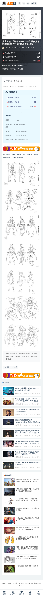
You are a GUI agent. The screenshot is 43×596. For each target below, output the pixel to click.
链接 (15, 367)
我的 (30, 594)
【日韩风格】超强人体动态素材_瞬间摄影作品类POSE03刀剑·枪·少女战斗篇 (27, 501)
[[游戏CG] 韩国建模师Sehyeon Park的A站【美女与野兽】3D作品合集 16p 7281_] (8, 443)
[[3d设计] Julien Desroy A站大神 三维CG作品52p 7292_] (8, 415)
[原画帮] (3, 48)
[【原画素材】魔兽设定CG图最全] (9, 570)
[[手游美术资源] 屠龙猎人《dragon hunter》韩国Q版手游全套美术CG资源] (9, 483)
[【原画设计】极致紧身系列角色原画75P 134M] (9, 522)
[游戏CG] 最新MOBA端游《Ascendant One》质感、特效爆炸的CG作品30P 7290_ (27, 422)
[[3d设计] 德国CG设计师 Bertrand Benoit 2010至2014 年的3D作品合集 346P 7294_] (8, 403)
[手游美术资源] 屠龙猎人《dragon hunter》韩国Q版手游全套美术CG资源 (27, 481)
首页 (13, 86)
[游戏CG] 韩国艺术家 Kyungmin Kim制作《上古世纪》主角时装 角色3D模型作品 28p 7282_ (27, 433)
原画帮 (15, 583)
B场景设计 (18, 404)
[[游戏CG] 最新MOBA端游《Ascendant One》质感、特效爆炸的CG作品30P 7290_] (8, 422)
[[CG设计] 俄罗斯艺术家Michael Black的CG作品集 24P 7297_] (8, 391)
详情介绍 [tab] (9, 81)
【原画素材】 (21, 86)
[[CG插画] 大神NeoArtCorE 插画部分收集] (9, 512)
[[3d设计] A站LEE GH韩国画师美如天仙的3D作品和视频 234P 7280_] (8, 454)
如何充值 (21, 594)
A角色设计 (18, 393)
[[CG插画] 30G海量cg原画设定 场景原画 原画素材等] (9, 541)
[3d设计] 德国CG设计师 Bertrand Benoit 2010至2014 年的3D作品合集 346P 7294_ (27, 401)
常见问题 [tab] (19, 81)
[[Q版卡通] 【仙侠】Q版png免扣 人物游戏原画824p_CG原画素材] (9, 550)
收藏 (8, 367)
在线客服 (13, 594)
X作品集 (8, 47)
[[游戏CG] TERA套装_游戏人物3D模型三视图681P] (8, 466)
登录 (34, 3)
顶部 (38, 594)
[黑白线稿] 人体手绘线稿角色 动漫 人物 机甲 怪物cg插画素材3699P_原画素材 (27, 558)
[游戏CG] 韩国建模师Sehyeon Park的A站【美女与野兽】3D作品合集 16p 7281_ (27, 443)
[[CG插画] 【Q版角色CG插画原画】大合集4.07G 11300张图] (9, 532)
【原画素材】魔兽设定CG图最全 (27, 566)
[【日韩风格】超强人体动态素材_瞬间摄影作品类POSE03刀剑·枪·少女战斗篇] (9, 502)
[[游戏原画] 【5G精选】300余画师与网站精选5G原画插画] (9, 493)
